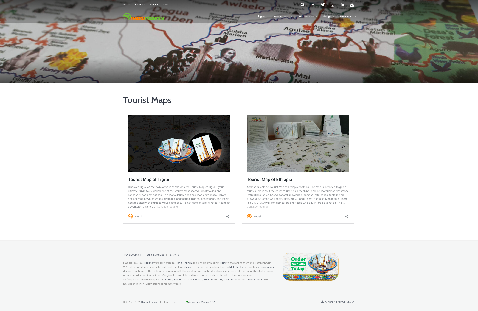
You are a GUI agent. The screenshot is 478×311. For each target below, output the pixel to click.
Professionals (256, 279)
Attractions (281, 16)
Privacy (153, 4)
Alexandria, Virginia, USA (201, 302)
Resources (346, 16)
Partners (174, 254)
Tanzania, (187, 279)
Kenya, (169, 279)
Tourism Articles (154, 254)
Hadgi (327, 16)
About (127, 4)
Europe (232, 279)
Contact (140, 4)
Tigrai (261, 16)
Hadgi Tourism (184, 262)
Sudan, (177, 279)
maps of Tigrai (194, 266)
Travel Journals (132, 254)
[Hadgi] (144, 16)
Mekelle (234, 266)
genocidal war (266, 266)
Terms (166, 4)
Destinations (306, 16)
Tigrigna (148, 262)
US (220, 279)
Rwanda (197, 279)
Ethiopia (208, 279)
